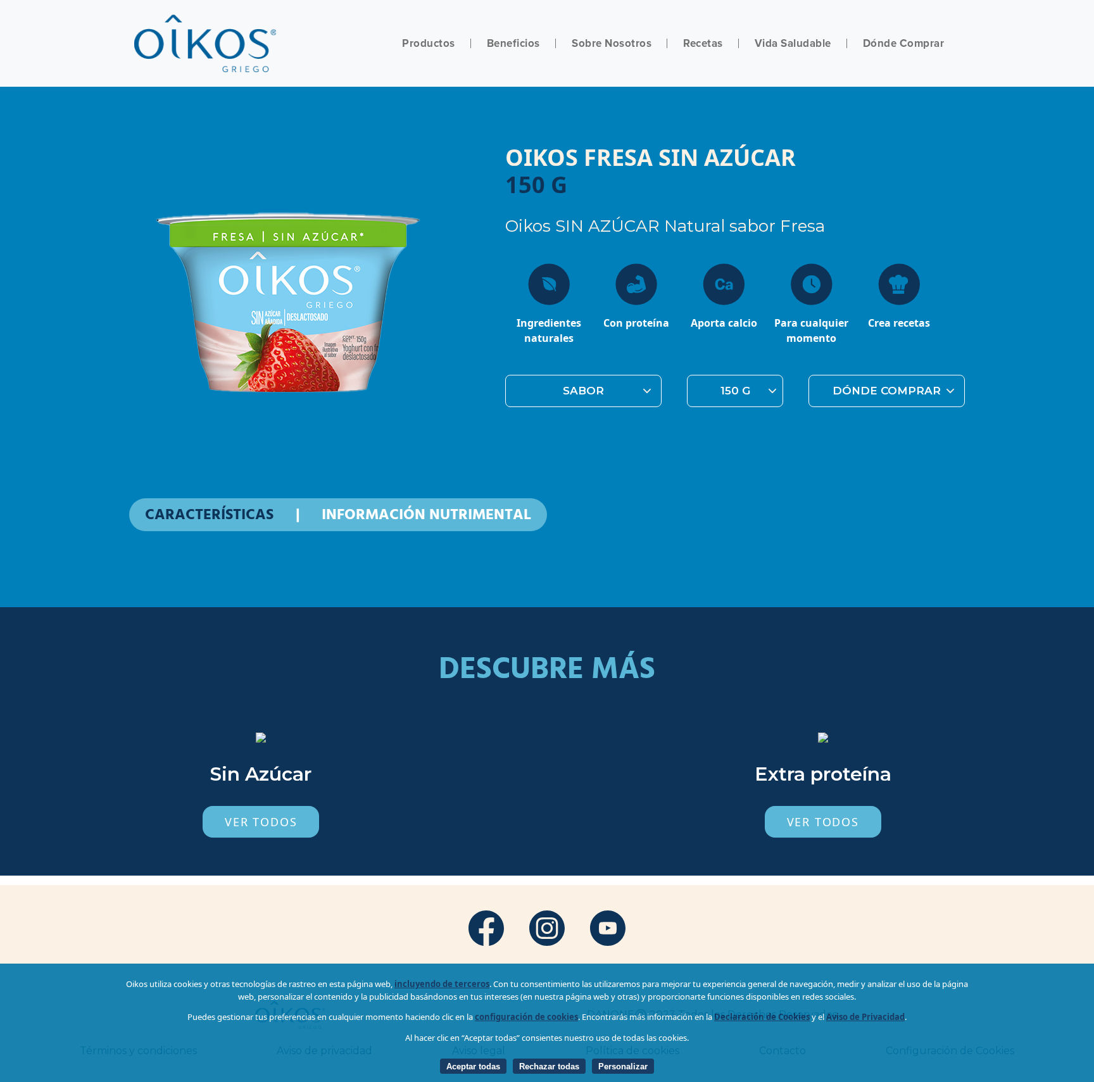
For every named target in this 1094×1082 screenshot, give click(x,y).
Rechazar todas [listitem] (549, 1066)
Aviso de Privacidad (865, 1016)
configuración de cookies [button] (526, 1016)
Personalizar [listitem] (623, 1066)
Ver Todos (261, 821)
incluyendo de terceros (441, 984)
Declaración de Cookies (762, 1016)
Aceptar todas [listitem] (473, 1066)
